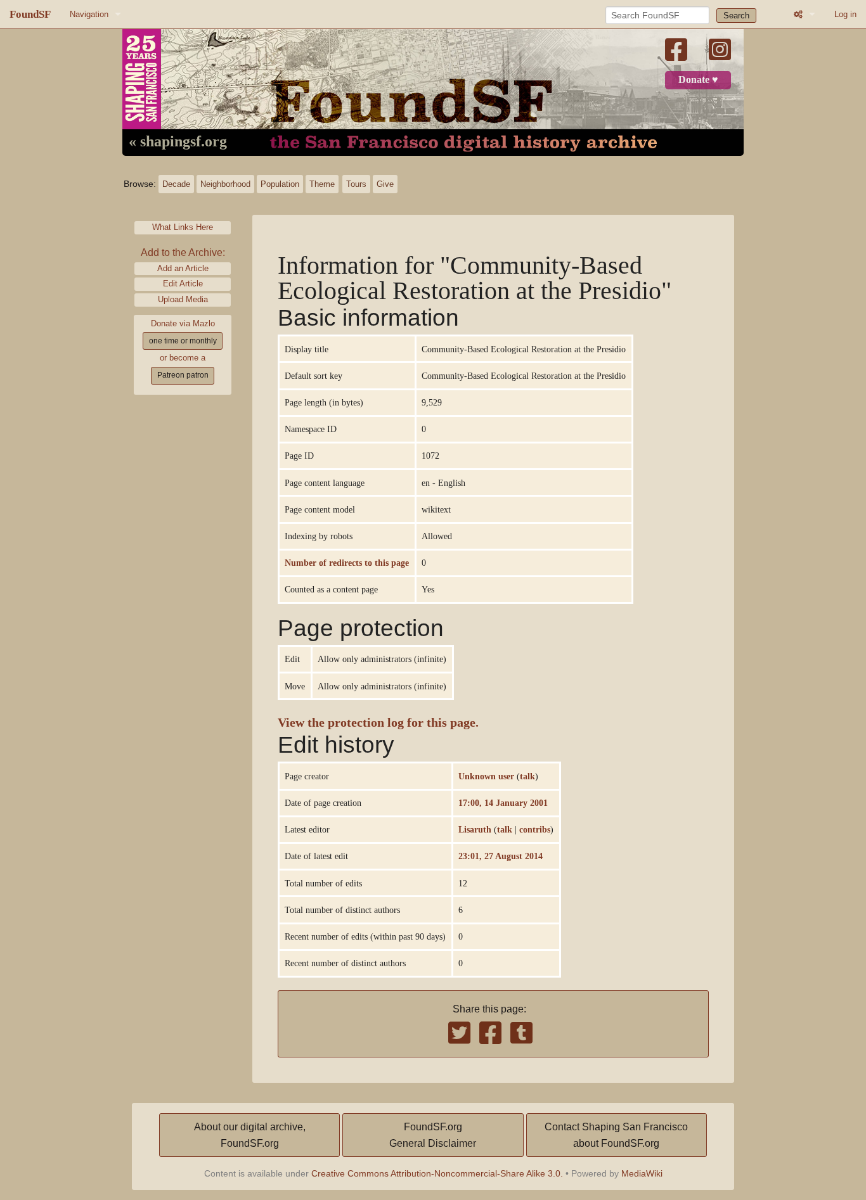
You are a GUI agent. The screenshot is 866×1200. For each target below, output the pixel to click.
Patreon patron (183, 375)
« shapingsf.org (178, 142)
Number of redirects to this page (347, 563)
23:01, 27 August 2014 (500, 856)
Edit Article (183, 283)
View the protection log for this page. (378, 722)
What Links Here (182, 227)
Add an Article (183, 268)
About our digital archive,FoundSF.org (250, 1135)
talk (527, 776)
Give (385, 184)
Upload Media (183, 299)
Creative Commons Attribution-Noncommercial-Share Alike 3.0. (437, 1173)
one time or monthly (183, 341)
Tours (356, 184)
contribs (534, 829)
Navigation (89, 14)
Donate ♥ (698, 80)
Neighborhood (225, 184)
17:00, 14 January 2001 (503, 803)
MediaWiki (641, 1173)
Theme (322, 184)
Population (280, 184)
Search (736, 15)
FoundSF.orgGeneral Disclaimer (432, 1135)
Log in (845, 14)
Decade (176, 184)
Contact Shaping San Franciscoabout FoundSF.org (616, 1135)
